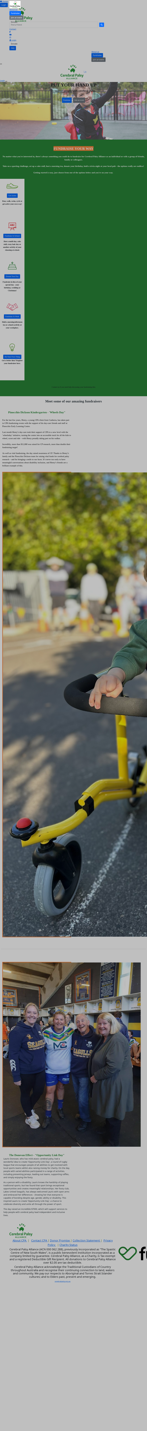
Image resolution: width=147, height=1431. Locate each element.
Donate (14, 22)
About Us (13, 9)
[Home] (15, 4)
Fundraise (15, 13)
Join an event (16, 17)
